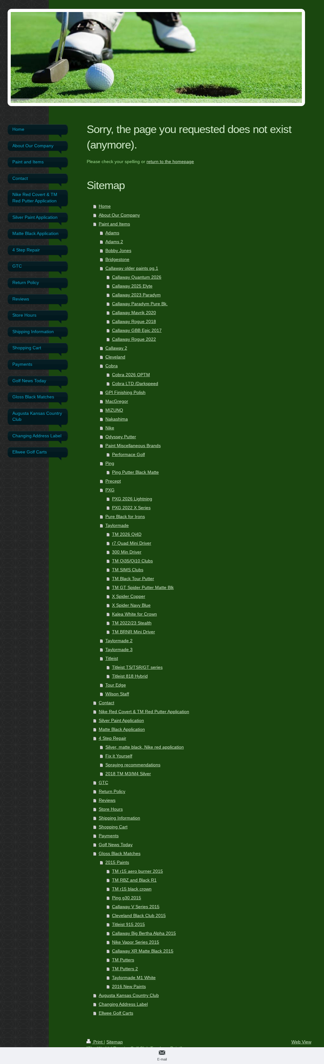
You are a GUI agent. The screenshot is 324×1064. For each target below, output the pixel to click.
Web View (301, 1041)
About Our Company (119, 215)
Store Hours (111, 809)
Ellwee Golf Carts (116, 1013)
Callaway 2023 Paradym (136, 294)
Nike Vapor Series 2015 (135, 942)
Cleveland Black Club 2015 (139, 915)
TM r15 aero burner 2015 (137, 871)
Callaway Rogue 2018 (134, 321)
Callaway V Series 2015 (135, 906)
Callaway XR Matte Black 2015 (142, 950)
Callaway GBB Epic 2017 (137, 330)
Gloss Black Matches (119, 853)
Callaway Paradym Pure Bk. (140, 303)
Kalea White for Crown (134, 614)
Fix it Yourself (118, 755)
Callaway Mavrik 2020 (134, 312)
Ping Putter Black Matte (135, 472)
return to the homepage (170, 161)
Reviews (107, 800)
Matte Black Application (122, 729)
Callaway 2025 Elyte (132, 285)
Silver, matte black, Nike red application (144, 747)
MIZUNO (114, 410)
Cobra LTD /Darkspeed (135, 383)
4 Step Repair (112, 738)
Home (105, 206)
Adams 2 (114, 241)
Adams (112, 232)
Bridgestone (117, 259)
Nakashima (116, 418)
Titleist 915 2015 (128, 924)
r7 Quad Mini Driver (131, 543)
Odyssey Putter (120, 436)
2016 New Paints (129, 986)
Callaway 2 (116, 348)
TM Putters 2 (125, 968)
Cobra (111, 365)
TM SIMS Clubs (127, 569)
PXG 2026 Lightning (132, 498)
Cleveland (115, 356)
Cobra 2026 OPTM (131, 374)
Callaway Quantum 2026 (136, 277)
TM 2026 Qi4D (126, 534)
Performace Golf (128, 454)
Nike (109, 427)
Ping (109, 463)
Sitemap (114, 1041)
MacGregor (116, 401)
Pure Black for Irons (125, 516)
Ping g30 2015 (126, 897)
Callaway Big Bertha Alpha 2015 (144, 933)
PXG (110, 489)
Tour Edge (115, 684)
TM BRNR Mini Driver (133, 631)
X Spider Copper (128, 596)
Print (98, 1041)
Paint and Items (114, 223)
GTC (103, 782)
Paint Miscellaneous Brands (133, 445)
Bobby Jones (118, 250)
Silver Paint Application (121, 720)
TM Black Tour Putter (133, 578)
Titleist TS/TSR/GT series (137, 667)
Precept (113, 481)
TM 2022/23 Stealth (132, 622)
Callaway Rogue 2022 (134, 339)
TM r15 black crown (132, 888)
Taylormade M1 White (134, 977)
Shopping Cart (113, 826)
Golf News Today (116, 844)
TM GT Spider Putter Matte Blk (143, 587)
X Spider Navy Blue (131, 605)
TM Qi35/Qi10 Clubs (132, 560)
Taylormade (117, 525)
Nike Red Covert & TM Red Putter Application (144, 711)
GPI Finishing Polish (125, 392)
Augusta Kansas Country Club (129, 995)
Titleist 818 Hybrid (130, 676)
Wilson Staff (117, 693)
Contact (106, 702)
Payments (109, 835)
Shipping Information (119, 817)
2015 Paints (117, 862)
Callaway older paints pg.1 (131, 268)
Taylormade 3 (119, 649)
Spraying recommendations (132, 764)
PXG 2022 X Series (131, 507)
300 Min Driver (126, 551)
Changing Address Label (123, 1004)
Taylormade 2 (119, 640)
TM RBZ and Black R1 (134, 880)
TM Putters (123, 959)
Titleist (111, 658)
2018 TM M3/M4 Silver (128, 773)
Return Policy (112, 791)
